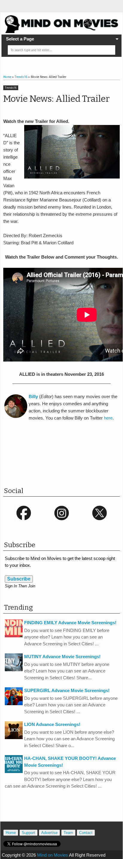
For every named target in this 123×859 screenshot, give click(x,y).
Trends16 (11, 87)
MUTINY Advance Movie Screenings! (62, 656)
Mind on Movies (52, 855)
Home (11, 832)
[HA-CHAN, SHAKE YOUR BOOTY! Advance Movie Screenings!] (14, 771)
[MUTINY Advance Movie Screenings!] (14, 669)
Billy (33, 396)
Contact (86, 832)
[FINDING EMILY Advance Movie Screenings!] (14, 635)
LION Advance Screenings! (52, 724)
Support (28, 832)
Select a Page (20, 38)
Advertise (49, 832)
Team (68, 832)
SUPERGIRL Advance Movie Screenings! (67, 690)
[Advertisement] (63, 460)
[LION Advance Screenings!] (14, 737)
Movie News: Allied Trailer (56, 98)
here (108, 417)
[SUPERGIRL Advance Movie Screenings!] (14, 703)
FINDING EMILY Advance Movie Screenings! (70, 622)
